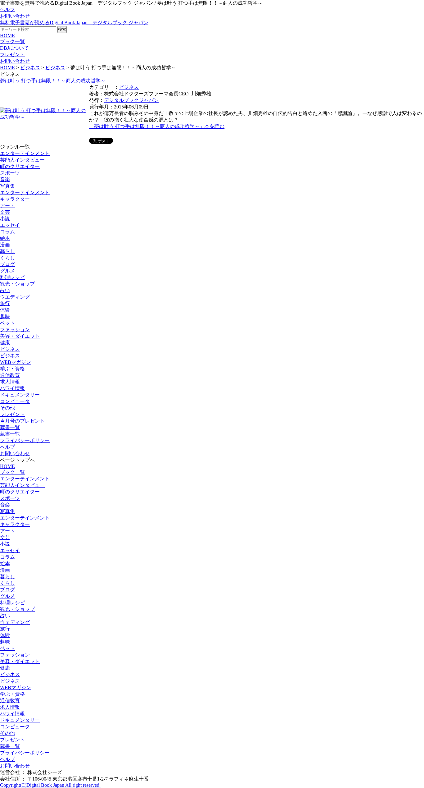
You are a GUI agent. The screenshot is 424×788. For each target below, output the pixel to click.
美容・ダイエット (20, 336)
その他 (7, 407)
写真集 (7, 186)
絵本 (5, 238)
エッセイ (10, 225)
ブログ (7, 264)
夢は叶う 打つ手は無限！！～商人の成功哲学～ (53, 80)
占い (5, 290)
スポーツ (10, 173)
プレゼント (12, 54)
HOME (7, 35)
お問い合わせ (15, 16)
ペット (7, 323)
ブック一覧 (12, 41)
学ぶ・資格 (12, 368)
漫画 (5, 244)
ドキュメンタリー (20, 394)
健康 (5, 342)
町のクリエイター (20, 166)
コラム (7, 231)
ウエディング (15, 297)
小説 (5, 218)
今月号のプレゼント (22, 421)
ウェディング (15, 622)
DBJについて (14, 48)
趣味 (5, 316)
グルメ (7, 270)
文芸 (5, 212)
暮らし (7, 251)
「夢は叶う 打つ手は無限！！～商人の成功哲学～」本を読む (156, 126)
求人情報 (10, 381)
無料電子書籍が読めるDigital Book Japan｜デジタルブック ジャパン (74, 22)
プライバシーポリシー (25, 440)
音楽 (5, 179)
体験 (5, 310)
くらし (7, 257)
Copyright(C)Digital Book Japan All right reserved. (50, 785)
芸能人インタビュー (22, 160)
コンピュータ (15, 401)
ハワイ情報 (12, 388)
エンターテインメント (25, 153)
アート (7, 205)
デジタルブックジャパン (131, 100)
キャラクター (15, 199)
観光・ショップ (17, 283)
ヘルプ (7, 9)
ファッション (15, 329)
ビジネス (30, 67)
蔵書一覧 (10, 427)
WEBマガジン (15, 362)
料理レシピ (12, 277)
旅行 (5, 303)
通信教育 (10, 375)
